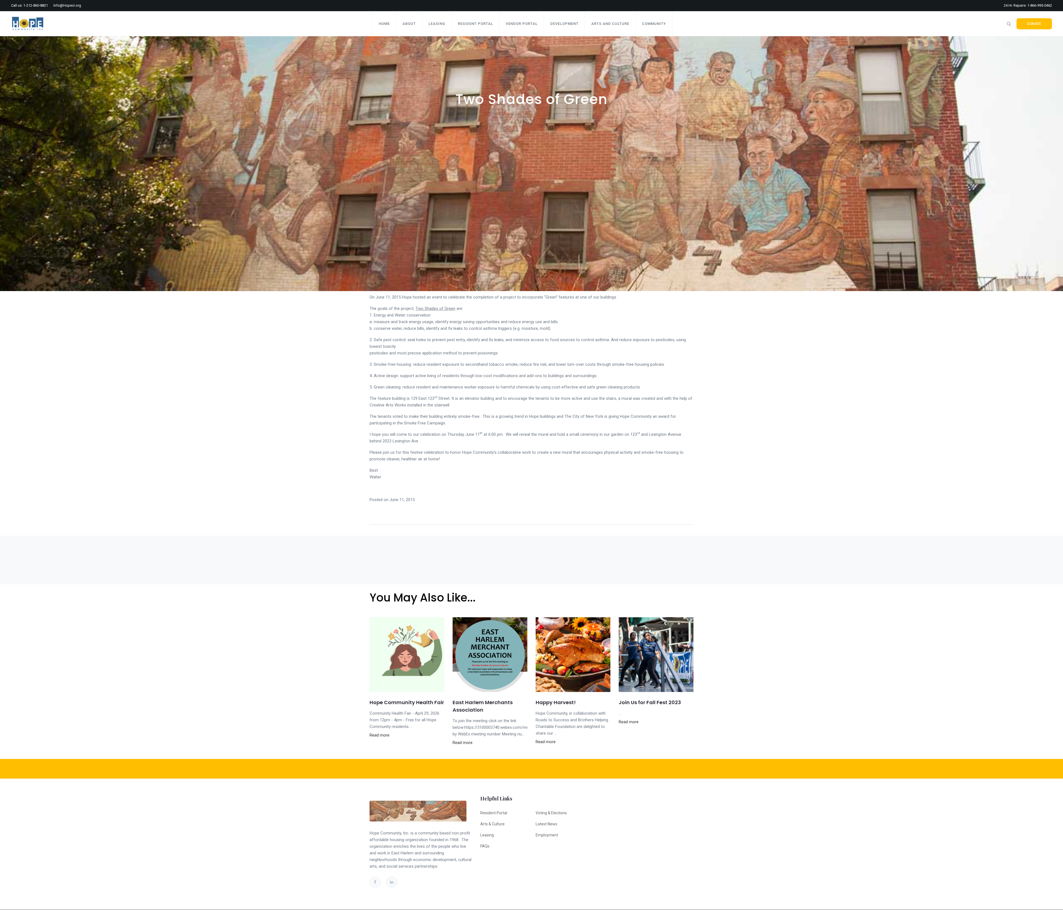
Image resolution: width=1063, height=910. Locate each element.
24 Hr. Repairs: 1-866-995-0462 (1028, 5)
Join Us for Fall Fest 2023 (650, 702)
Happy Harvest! (556, 702)
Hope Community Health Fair (407, 702)
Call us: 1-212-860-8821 (29, 5)
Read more (379, 735)
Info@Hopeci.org (67, 5)
